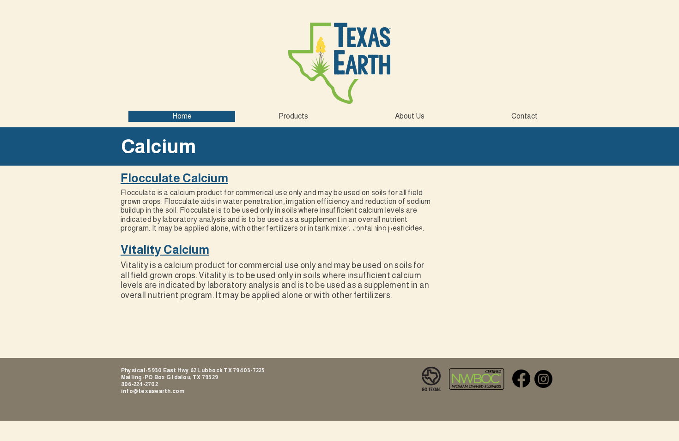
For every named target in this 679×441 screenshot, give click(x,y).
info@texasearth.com (153, 391)
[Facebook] (521, 378)
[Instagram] (543, 379)
